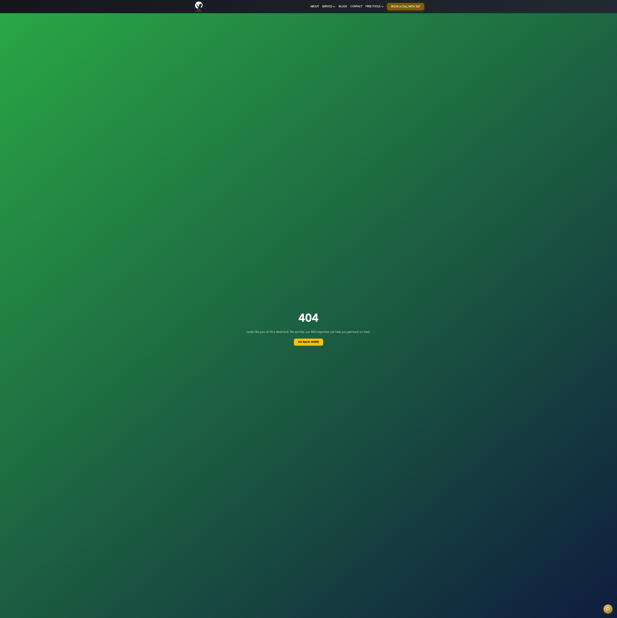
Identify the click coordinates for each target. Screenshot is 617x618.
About (314, 6)
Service (327, 6)
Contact (356, 6)
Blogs (343, 6)
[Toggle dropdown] (334, 6)
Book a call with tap (405, 7)
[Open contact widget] (608, 608)
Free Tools (373, 6)
